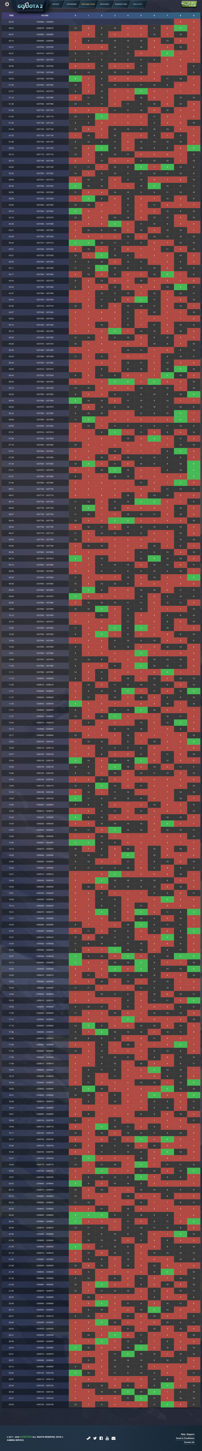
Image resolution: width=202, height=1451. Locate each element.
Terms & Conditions (185, 1438)
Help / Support (187, 1434)
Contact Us (189, 1442)
